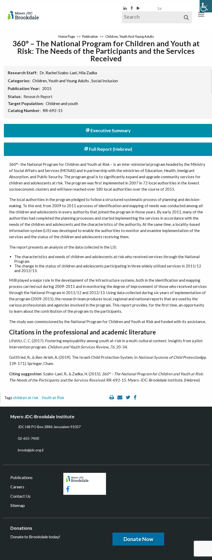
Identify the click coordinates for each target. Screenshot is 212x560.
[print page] (112, 397)
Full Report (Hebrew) (108, 149)
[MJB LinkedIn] (125, 8)
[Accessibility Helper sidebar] (206, 6)
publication (90, 36)
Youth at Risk (53, 397)
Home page (66, 36)
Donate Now (138, 539)
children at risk (25, 397)
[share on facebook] (135, 397)
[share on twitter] (128, 397)
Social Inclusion (104, 80)
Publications (21, 477)
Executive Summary (108, 130)
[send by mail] (120, 397)
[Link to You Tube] (138, 8)
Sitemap (17, 505)
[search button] (186, 17)
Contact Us (20, 496)
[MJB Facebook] (132, 8)
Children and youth (62, 103)
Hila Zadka (88, 72)
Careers (17, 486)
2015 (46, 88)
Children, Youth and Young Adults (129, 36)
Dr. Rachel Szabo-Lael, (59, 72)
